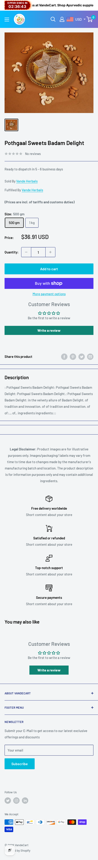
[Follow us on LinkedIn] (25, 800)
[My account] (62, 19)
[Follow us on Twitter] (8, 800)
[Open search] (53, 19)
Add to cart (49, 269)
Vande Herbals (27, 181)
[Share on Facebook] (64, 356)
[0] (90, 19)
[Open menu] (7, 19)
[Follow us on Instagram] (16, 800)
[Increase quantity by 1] (50, 252)
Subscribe (19, 764)
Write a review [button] (49, 330)
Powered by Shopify (17, 850)
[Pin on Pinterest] (73, 356)
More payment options (49, 294)
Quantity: (11, 252)
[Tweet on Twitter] (81, 356)
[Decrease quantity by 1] (26, 252)
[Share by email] (90, 356)
